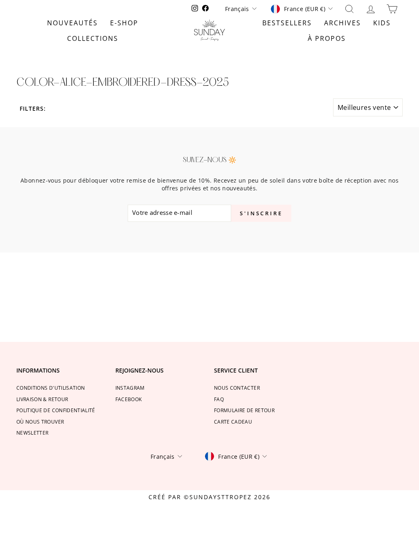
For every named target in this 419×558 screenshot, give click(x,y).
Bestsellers (287, 22)
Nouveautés (72, 22)
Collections (92, 38)
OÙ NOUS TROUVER (40, 421)
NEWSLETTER (32, 432)
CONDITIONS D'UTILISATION (50, 387)
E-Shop (124, 22)
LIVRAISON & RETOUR (42, 399)
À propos (327, 38)
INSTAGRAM (130, 387)
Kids (382, 22)
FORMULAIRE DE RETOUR (244, 410)
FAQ (219, 399)
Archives (342, 22)
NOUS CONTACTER (237, 387)
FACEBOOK (128, 399)
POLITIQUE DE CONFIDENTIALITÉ (55, 410)
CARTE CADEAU (233, 421)
